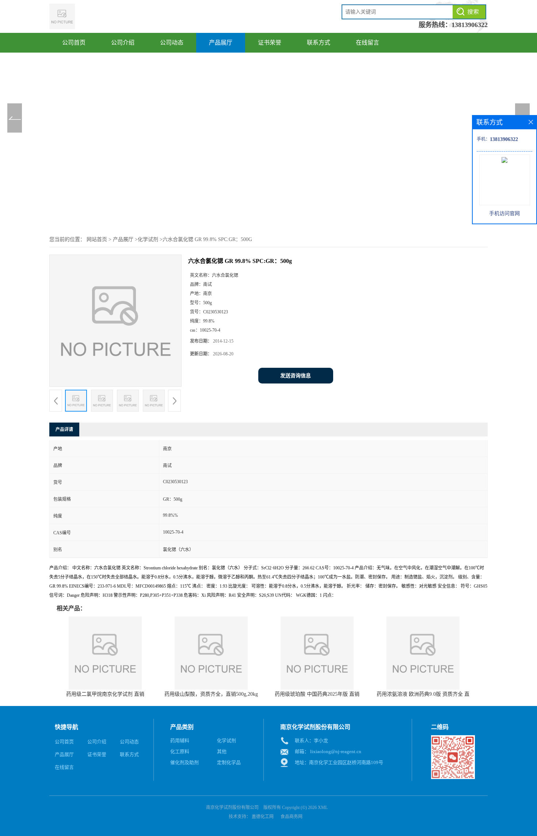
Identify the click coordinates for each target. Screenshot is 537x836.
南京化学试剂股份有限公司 (232, 807)
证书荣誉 (269, 42)
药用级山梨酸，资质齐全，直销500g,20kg (211, 694)
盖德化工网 (263, 816)
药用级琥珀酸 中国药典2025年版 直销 (317, 694)
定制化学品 (229, 762)
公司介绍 (122, 42)
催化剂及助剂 (184, 762)
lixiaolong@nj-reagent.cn (335, 751)
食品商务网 (291, 816)
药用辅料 (179, 740)
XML (323, 807)
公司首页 (73, 42)
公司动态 (171, 42)
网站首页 (97, 239)
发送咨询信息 (295, 375)
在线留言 (367, 42)
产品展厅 (220, 42)
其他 (221, 751)
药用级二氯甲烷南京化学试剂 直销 (105, 694)
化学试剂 (148, 239)
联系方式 (318, 42)
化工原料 (179, 751)
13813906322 (470, 24)
